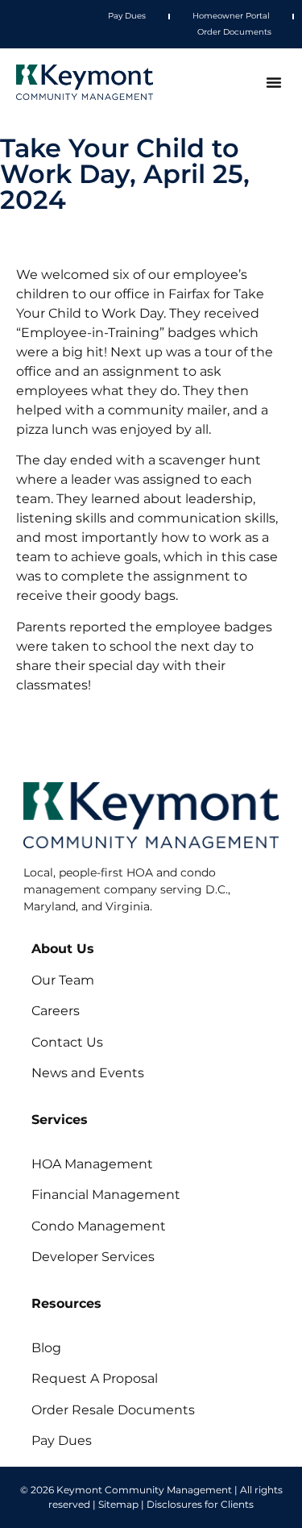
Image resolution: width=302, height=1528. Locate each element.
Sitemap (118, 1504)
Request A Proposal (94, 1378)
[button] (274, 82)
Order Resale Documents (113, 1410)
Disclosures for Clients (200, 1504)
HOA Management (92, 1164)
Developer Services (93, 1256)
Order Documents (234, 32)
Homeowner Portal (231, 15)
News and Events (87, 1072)
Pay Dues (127, 15)
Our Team (62, 980)
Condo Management (98, 1226)
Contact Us (67, 1042)
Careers (55, 1010)
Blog (46, 1347)
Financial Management (105, 1194)
